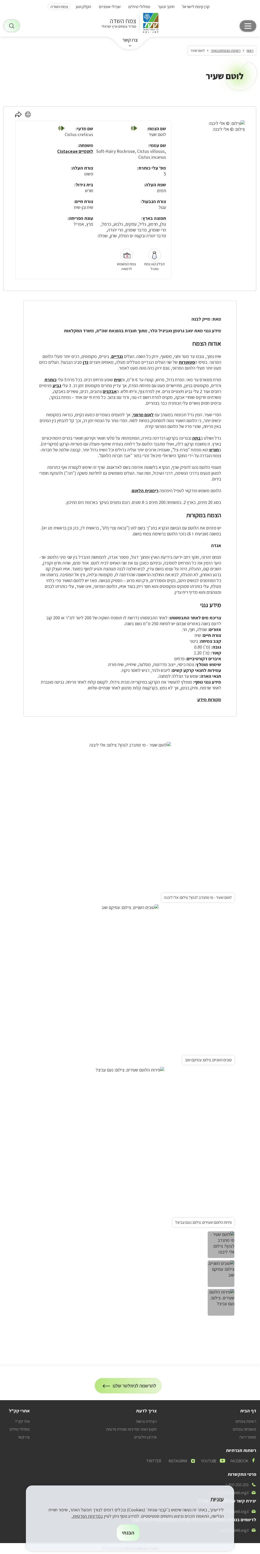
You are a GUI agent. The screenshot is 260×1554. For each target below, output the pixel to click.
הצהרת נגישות (146, 1421)
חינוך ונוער (166, 6)
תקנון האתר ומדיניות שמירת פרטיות (131, 1429)
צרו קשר (130, 40)
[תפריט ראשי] (248, 26)
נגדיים (117, 356)
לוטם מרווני (143, 415)
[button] (134, 129)
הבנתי (128, 1532)
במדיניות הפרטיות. (87, 1516)
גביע (57, 385)
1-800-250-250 (240, 1484)
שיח (117, 380)
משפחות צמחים (244, 1429)
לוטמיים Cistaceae (75, 151)
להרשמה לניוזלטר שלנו (134, 1387)
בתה (196, 438)
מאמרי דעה (247, 1437)
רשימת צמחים (246, 1421)
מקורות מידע (209, 699)
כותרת (50, 380)
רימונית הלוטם (145, 490)
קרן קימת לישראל (195, 6)
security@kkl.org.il (238, 1530)
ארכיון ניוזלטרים (145, 1437)
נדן (85, 362)
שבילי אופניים (110, 6)
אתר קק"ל (22, 1421)
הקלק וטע (83, 6)
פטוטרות (187, 362)
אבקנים (110, 391)
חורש (214, 450)
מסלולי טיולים (139, 6)
